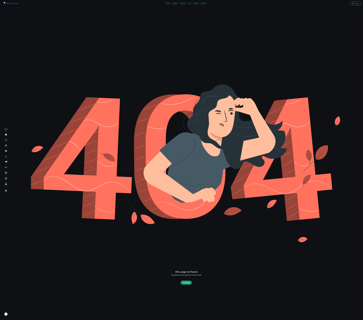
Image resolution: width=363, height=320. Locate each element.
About (175, 3)
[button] (10, 140)
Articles (182, 3)
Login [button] (357, 3)
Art (190, 3)
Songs (196, 3)
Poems (203, 3)
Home (168, 3)
